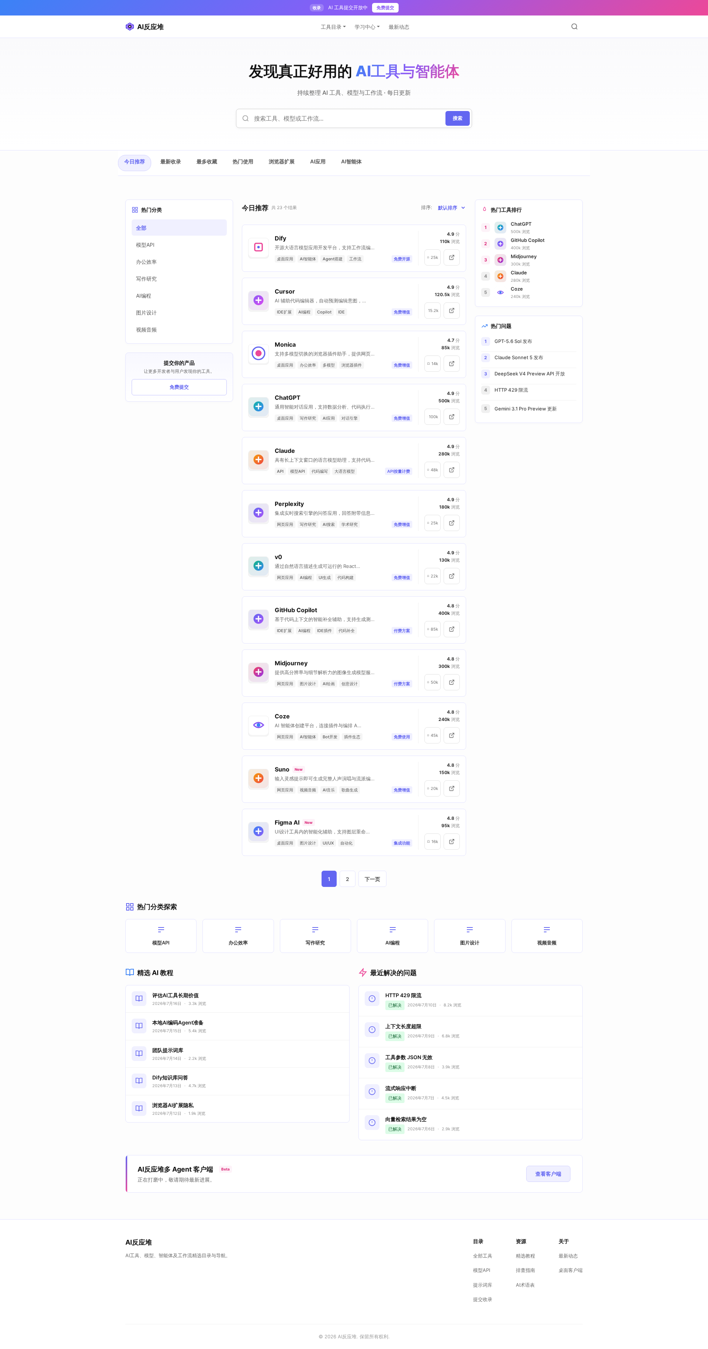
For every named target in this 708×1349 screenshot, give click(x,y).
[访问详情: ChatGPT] (452, 417)
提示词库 (482, 1285)
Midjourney (291, 663)
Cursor (285, 291)
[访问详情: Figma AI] (452, 841)
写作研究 (146, 278)
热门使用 (243, 161)
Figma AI (287, 822)
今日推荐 (134, 161)
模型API (145, 245)
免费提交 (385, 7)
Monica (285, 344)
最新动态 (399, 27)
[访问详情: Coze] (452, 735)
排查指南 (525, 1270)
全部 (141, 228)
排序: (426, 207)
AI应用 (318, 161)
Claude (285, 450)
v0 (278, 557)
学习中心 (365, 27)
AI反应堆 (150, 27)
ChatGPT (288, 397)
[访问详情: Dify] (452, 257)
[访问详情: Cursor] (452, 310)
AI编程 (143, 295)
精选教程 (525, 1256)
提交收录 (482, 1299)
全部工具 (482, 1256)
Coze (282, 716)
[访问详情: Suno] (452, 788)
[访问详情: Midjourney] (452, 682)
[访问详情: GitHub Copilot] (452, 629)
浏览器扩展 (282, 161)
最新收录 (170, 161)
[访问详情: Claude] (452, 470)
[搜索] (574, 26)
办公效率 (146, 262)
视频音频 (146, 329)
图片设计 (146, 312)
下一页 (372, 879)
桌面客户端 (571, 1270)
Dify (280, 238)
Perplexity (289, 503)
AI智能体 (351, 161)
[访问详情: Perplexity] (452, 523)
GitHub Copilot (296, 610)
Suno (282, 769)
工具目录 (331, 27)
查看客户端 (548, 1174)
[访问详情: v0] (452, 576)
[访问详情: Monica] (452, 364)
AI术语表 (525, 1285)
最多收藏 (207, 161)
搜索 (457, 118)
